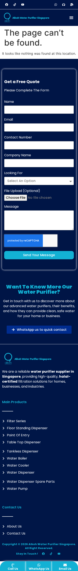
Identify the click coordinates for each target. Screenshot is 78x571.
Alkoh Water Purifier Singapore (30, 17)
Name (9, 102)
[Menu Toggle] (71, 18)
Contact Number (18, 138)
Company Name (17, 156)
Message (11, 207)
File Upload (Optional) (22, 191)
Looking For (13, 173)
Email (8, 120)
